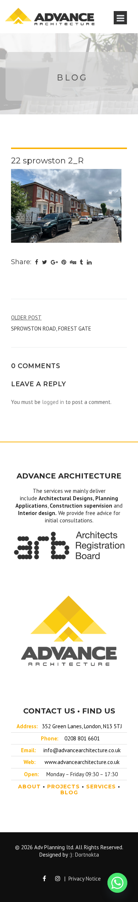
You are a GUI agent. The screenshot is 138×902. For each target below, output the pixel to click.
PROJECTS (63, 786)
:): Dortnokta (84, 854)
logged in (53, 401)
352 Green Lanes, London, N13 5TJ (82, 726)
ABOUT (29, 786)
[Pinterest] (63, 262)
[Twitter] (44, 262)
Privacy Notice (84, 878)
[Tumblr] (81, 262)
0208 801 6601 (82, 738)
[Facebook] (36, 262)
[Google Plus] (54, 262)
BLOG (69, 792)
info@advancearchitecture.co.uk (82, 750)
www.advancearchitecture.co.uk (82, 762)
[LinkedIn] (89, 262)
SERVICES (101, 786)
